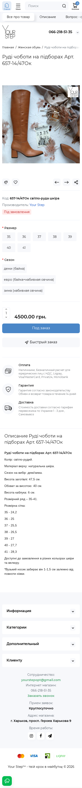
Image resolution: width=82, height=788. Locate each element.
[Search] (64, 5)
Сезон (9, 260)
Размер (10, 228)
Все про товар (18, 17)
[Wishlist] (15, 182)
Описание (48, 17)
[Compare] (6, 182)
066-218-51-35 (60, 32)
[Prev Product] (57, 182)
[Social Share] (76, 182)
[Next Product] (66, 182)
